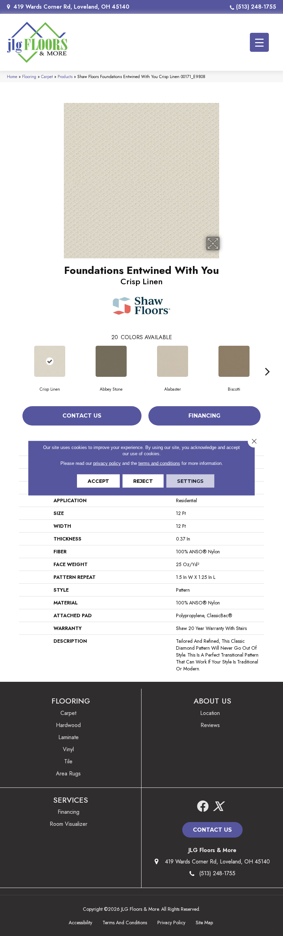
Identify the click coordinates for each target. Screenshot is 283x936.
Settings (190, 481)
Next (267, 360)
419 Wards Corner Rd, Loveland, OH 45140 (71, 7)
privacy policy (107, 463)
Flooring (29, 76)
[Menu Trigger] (259, 42)
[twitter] (218, 806)
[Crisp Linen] (49, 361)
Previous (15, 360)
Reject (143, 481)
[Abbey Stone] (111, 361)
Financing (204, 415)
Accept (98, 481)
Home (12, 76)
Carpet (47, 76)
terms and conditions (159, 463)
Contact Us (81, 415)
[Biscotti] (234, 361)
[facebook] (203, 806)
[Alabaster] (172, 361)
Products (65, 76)
